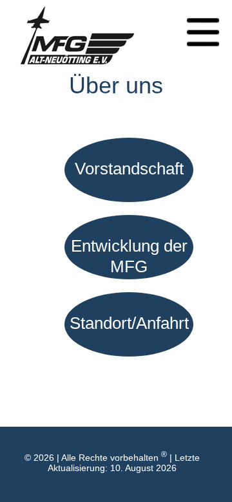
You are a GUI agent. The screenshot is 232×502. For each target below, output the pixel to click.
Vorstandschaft (129, 168)
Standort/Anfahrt (129, 323)
